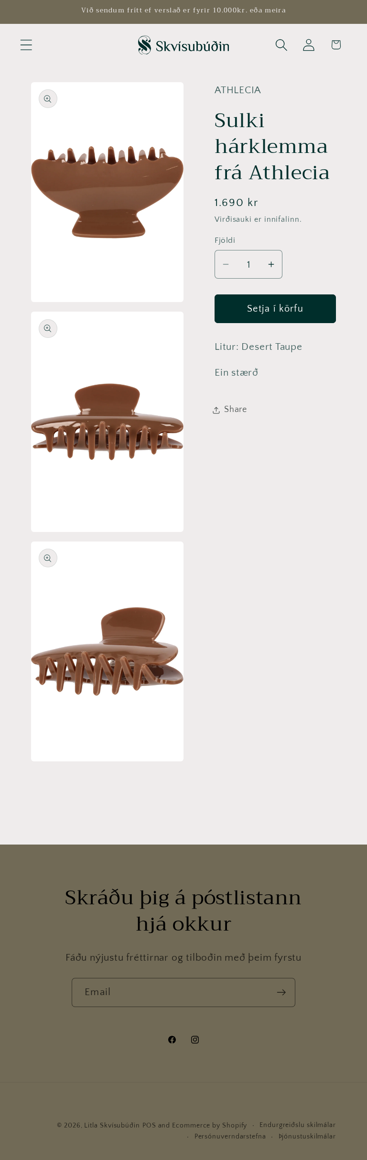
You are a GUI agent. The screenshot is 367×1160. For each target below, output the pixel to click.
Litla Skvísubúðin (112, 1125)
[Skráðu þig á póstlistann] (281, 992)
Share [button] (235, 409)
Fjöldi (225, 240)
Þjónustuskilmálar (307, 1136)
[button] (26, 44)
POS (149, 1125)
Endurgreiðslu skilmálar (297, 1125)
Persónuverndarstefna (230, 1136)
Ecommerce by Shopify (209, 1125)
